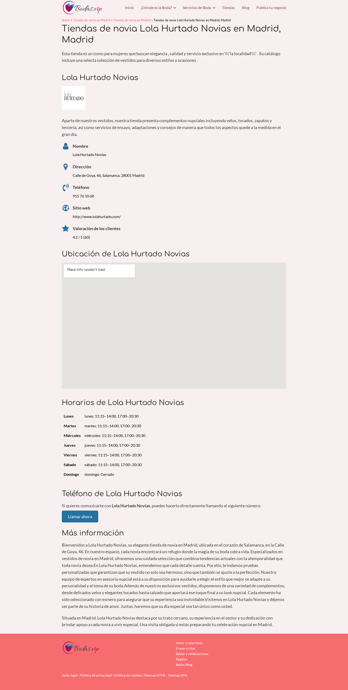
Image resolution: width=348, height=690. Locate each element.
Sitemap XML (177, 675)
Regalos (181, 659)
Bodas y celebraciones (192, 654)
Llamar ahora (80, 516)
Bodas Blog (184, 665)
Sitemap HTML (155, 675)
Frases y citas (185, 648)
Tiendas (228, 7)
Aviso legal (69, 675)
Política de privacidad (96, 675)
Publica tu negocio (271, 7)
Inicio (129, 7)
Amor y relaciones (189, 643)
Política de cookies (128, 675)
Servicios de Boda (197, 7)
